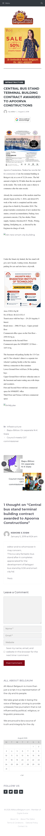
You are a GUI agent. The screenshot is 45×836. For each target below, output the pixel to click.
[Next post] (41, 481)
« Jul (21, 775)
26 (17, 764)
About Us (14, 819)
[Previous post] (4, 463)
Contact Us (22, 826)
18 (11, 760)
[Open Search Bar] (41, 3)
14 (28, 755)
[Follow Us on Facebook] (6, 792)
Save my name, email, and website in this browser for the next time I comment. (22, 652)
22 (33, 760)
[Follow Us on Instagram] (16, 792)
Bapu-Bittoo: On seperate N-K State (27, 464)
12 (17, 755)
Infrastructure (14, 82)
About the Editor (28, 819)
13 (22, 755)
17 (6, 760)
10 (6, 755)
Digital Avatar (22, 813)
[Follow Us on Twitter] (11, 792)
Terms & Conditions (15, 823)
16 (38, 755)
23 (39, 760)
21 (28, 760)
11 (11, 755)
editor (13, 112)
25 (12, 764)
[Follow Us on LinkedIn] (21, 792)
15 (33, 755)
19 (17, 760)
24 (6, 764)
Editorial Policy (32, 823)
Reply (9, 578)
